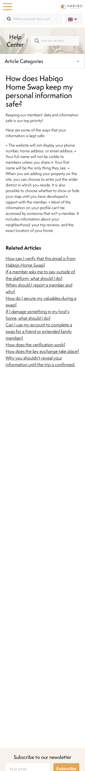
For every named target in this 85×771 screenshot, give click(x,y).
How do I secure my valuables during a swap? (41, 301)
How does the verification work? (35, 344)
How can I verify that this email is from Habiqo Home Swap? (41, 262)
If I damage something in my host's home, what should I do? (37, 315)
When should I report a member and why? (39, 288)
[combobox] (70, 19)
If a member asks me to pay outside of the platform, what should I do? (40, 275)
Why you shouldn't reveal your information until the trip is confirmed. (40, 361)
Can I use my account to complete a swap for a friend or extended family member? (39, 331)
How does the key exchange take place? (42, 351)
